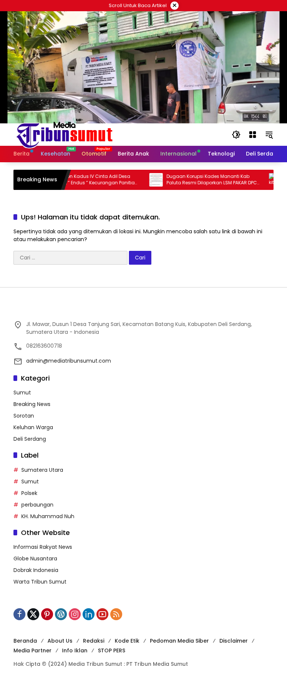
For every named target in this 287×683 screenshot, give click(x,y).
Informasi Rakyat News (42, 547)
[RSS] (116, 614)
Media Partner (32, 650)
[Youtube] (102, 614)
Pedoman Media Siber (179, 640)
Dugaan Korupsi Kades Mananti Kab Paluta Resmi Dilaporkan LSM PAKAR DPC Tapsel (200, 179)
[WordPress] (61, 614)
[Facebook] (19, 614)
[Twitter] (33, 614)
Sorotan (23, 415)
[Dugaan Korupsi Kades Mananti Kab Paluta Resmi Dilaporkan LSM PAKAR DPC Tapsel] (145, 180)
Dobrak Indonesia (35, 570)
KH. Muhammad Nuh (47, 516)
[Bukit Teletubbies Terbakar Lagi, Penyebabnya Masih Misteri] (264, 180)
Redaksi (93, 640)
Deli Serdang (29, 439)
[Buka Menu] (252, 134)
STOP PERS (111, 650)
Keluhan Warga (33, 427)
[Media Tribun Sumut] (64, 134)
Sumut (22, 392)
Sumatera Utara (42, 470)
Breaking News (31, 404)
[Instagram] (75, 614)
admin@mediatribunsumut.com (68, 360)
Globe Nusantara (35, 558)
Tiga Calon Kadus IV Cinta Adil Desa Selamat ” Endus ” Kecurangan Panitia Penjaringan (80, 179)
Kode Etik (127, 640)
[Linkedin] (89, 614)
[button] (236, 134)
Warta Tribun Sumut (40, 581)
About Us (59, 640)
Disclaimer (233, 640)
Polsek (29, 493)
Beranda (25, 640)
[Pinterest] (47, 614)
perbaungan (37, 504)
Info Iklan (74, 650)
